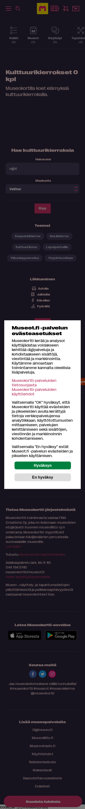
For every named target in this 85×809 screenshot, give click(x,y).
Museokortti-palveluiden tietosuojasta (34, 382)
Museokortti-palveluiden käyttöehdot (34, 391)
